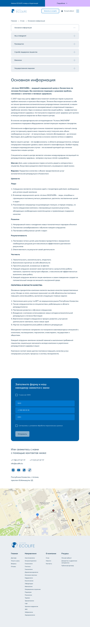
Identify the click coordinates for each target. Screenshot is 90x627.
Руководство (19, 44)
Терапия (27, 598)
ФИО (19, 403)
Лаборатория (29, 583)
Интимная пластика (31, 575)
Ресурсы (65, 553)
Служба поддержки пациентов (25, 52)
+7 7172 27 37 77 (37, 460)
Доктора (13, 558)
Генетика (27, 566)
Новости (48, 561)
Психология (28, 595)
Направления (30, 553)
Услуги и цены (15, 561)
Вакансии (18, 60)
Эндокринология (30, 615)
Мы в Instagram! (20, 36)
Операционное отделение (33, 589)
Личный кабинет (66, 558)
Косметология (29, 581)
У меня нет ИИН (25, 395)
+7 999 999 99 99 (23, 410)
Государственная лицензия (24, 68)
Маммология (28, 586)
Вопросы (13, 563)
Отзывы (13, 566)
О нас (22, 21)
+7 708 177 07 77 (18, 460)
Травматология (29, 601)
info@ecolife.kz (17, 463)
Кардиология (29, 578)
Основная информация (23, 28)
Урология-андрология (31, 606)
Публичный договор (67, 565)
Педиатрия (28, 592)
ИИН (19, 417)
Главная (14, 21)
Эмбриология (29, 612)
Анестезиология (30, 558)
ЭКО (26, 609)
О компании (51, 553)
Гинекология (28, 569)
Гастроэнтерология (30, 561)
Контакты (49, 563)
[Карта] (45, 512)
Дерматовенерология (31, 572)
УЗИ (26, 603)
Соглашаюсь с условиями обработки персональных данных (41, 426)
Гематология (28, 563)
